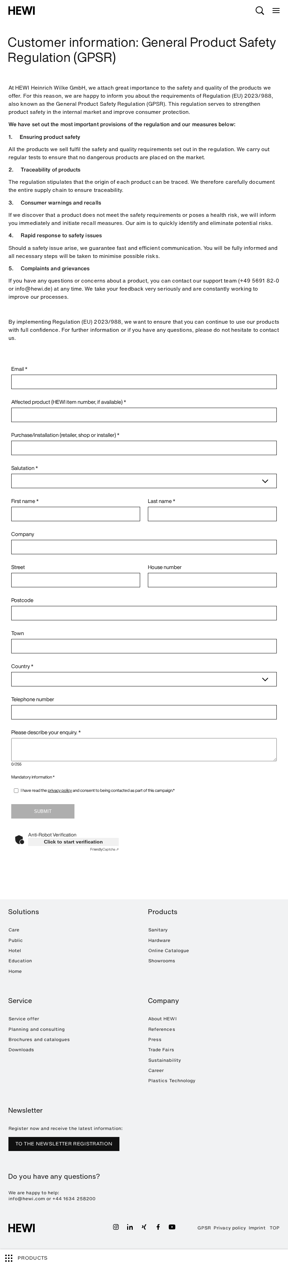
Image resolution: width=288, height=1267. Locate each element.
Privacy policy (230, 1228)
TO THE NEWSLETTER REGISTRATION (64, 1143)
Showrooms (162, 961)
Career (156, 1070)
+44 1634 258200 (74, 1199)
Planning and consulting (36, 1029)
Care (13, 930)
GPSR (204, 1228)
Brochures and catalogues (39, 1039)
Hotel (14, 951)
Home (15, 971)
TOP (275, 1228)
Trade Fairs (161, 1050)
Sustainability (164, 1060)
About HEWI (162, 1019)
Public (15, 940)
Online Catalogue (168, 951)
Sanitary (158, 930)
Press (155, 1039)
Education (20, 961)
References (161, 1029)
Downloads (21, 1050)
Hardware (159, 940)
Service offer (23, 1019)
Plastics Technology (171, 1081)
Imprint (257, 1228)
